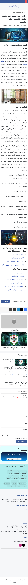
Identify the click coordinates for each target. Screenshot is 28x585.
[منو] (26, 6)
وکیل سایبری (14, 483)
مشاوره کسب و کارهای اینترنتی (15, 289)
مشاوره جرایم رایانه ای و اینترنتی (15, 279)
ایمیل (26, 423)
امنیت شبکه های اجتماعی (12, 470)
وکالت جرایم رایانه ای (18, 258)
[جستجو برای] (2, 6)
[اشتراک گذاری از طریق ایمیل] (14, 309)
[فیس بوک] (25, 309)
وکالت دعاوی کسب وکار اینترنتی (15, 261)
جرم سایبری (10, 473)
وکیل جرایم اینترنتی (15, 480)
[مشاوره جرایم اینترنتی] (7, 377)
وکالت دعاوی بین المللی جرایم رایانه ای (13, 265)
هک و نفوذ (8, 478)
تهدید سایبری (16, 473)
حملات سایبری (23, 475)
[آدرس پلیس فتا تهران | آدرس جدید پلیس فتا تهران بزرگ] (14, 339)
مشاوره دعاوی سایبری (18, 276)
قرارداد (10, 475)
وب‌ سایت (25, 429)
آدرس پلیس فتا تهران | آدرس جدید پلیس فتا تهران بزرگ (21, 368)
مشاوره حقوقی (20, 272)
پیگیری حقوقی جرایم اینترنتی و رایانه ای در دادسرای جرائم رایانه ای (8, 368)
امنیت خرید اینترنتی (22, 470)
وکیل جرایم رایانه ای (22, 483)
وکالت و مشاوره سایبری (17, 12)
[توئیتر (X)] (21, 309)
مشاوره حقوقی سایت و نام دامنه (15, 283)
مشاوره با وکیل (23, 478)
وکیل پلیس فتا (7, 483)
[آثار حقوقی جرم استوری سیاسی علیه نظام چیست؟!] (21, 377)
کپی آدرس (5, 301)
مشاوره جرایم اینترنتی (8, 382)
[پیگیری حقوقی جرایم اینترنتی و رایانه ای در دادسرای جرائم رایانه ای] (7, 362)
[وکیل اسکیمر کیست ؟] (14, 321)
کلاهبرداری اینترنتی (11, 486)
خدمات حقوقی (16, 475)
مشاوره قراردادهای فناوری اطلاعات (14, 286)
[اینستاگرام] (20, 545)
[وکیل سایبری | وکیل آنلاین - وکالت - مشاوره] (14, 6)
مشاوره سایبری (15, 478)
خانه (25, 12)
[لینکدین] (18, 309)
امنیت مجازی (23, 473)
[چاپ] (10, 309)
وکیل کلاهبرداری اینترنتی (21, 486)
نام (26, 416)
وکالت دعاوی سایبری (18, 254)
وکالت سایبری (23, 480)
